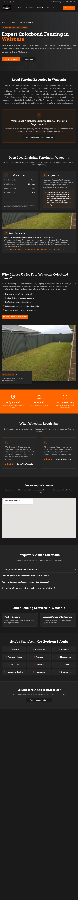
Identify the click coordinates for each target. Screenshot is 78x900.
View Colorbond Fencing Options (15, 317)
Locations (12, 23)
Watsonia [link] (31, 23)
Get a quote (69, 8)
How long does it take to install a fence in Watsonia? (26, 575)
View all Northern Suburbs (39, 700)
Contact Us (29, 59)
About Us (40, 8)
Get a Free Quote (11, 59)
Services (29, 8)
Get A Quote (51, 8)
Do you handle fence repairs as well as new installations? (28, 588)
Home (20, 8)
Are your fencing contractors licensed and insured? (25, 582)
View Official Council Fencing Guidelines (39, 137)
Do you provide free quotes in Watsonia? (20, 569)
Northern (22, 23)
